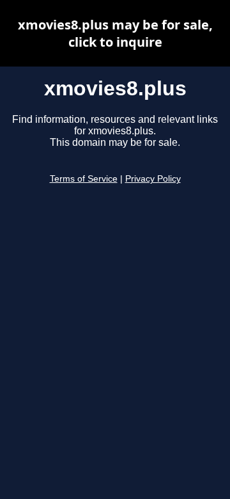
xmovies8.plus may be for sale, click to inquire (115, 33)
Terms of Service (84, 179)
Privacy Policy (153, 179)
